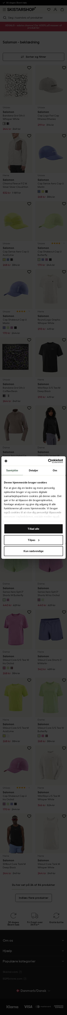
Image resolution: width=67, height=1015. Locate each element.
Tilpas (31, 539)
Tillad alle (33, 528)
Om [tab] (55, 470)
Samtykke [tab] (12, 470)
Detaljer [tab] (33, 470)
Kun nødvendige (33, 551)
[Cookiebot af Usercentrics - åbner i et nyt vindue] (48, 461)
